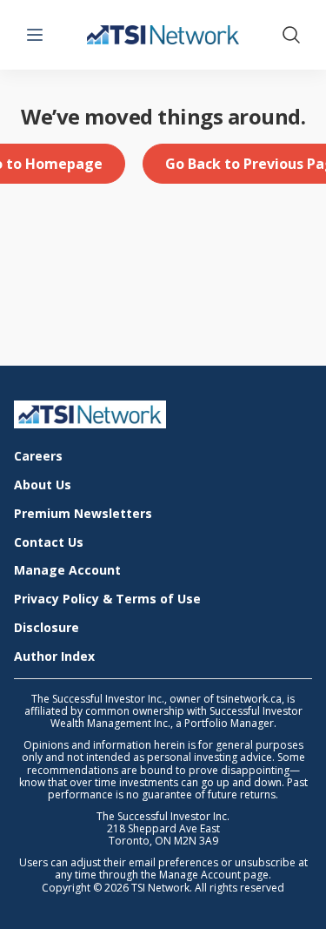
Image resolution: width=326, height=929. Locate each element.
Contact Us (48, 542)
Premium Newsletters (83, 514)
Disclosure (46, 628)
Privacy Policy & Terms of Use (107, 599)
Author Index (54, 657)
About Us (42, 485)
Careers (38, 456)
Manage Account (67, 570)
